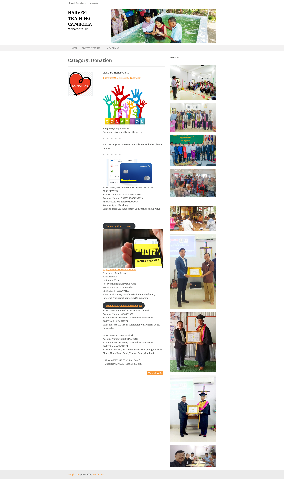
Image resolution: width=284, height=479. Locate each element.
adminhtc (109, 78)
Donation (136, 78)
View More (154, 373)
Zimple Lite (73, 474)
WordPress (98, 474)
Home (71, 3)
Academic (94, 3)
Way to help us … (82, 3)
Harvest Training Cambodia (80, 18)
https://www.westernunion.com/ (119, 269)
